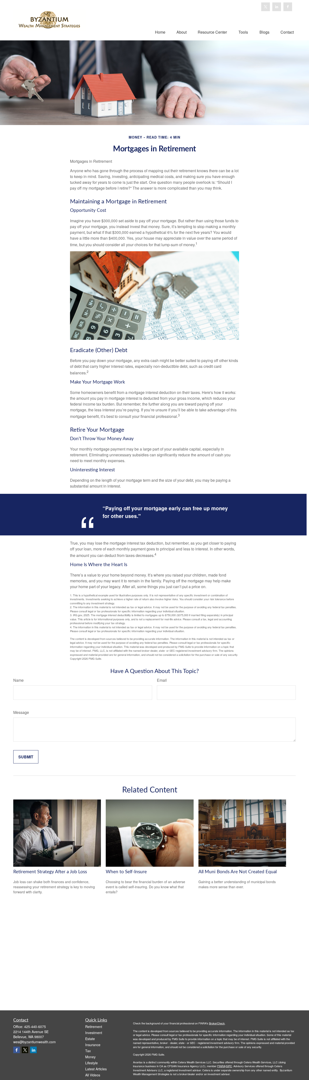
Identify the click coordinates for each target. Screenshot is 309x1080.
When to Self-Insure (126, 872)
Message (21, 712)
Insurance (92, 1044)
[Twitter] (265, 6)
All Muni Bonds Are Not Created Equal (237, 872)
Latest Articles (96, 1068)
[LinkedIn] (276, 6)
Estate (90, 1038)
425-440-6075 (35, 1026)
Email (162, 680)
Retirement (93, 1026)
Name (18, 680)
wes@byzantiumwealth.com (34, 1041)
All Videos (92, 1075)
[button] (160, 32)
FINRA (221, 1066)
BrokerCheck (217, 1023)
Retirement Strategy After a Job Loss (50, 872)
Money (90, 1056)
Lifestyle (91, 1062)
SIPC (229, 1066)
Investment (93, 1032)
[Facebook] (287, 6)
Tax (88, 1050)
